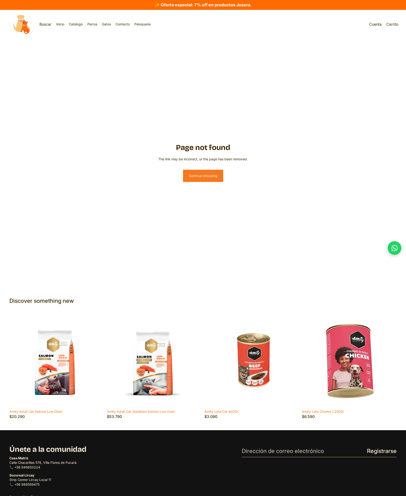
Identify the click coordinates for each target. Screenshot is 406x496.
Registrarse (382, 451)
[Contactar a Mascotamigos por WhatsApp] (394, 248)
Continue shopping (203, 176)
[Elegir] (97, 400)
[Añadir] (389, 400)
